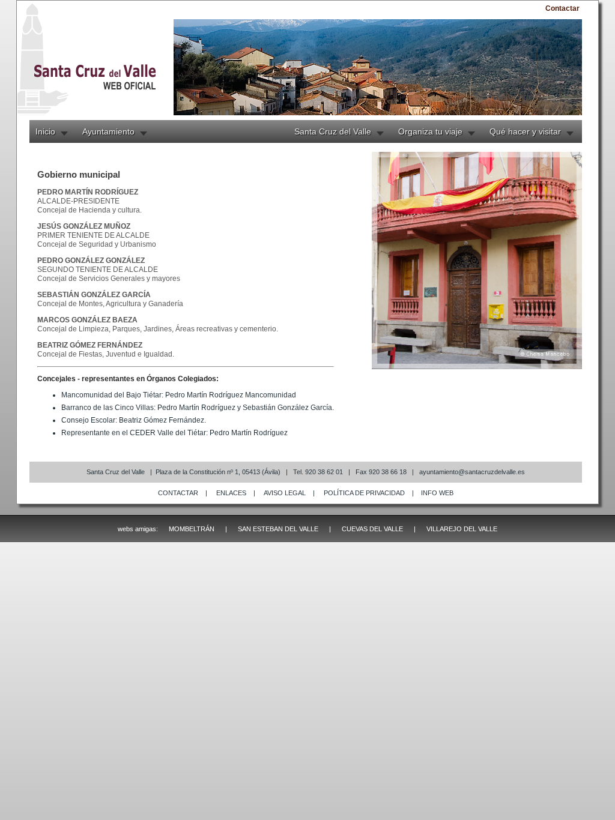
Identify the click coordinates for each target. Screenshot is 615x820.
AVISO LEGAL (285, 492)
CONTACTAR (178, 492)
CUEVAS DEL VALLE (372, 528)
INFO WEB (437, 492)
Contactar (562, 8)
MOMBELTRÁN (191, 528)
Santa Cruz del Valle (332, 131)
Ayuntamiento (108, 131)
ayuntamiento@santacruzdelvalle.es (472, 471)
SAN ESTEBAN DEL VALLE (278, 528)
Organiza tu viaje (430, 131)
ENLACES (231, 492)
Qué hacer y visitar (525, 131)
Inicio (45, 131)
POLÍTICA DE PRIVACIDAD (364, 492)
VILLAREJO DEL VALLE (461, 528)
